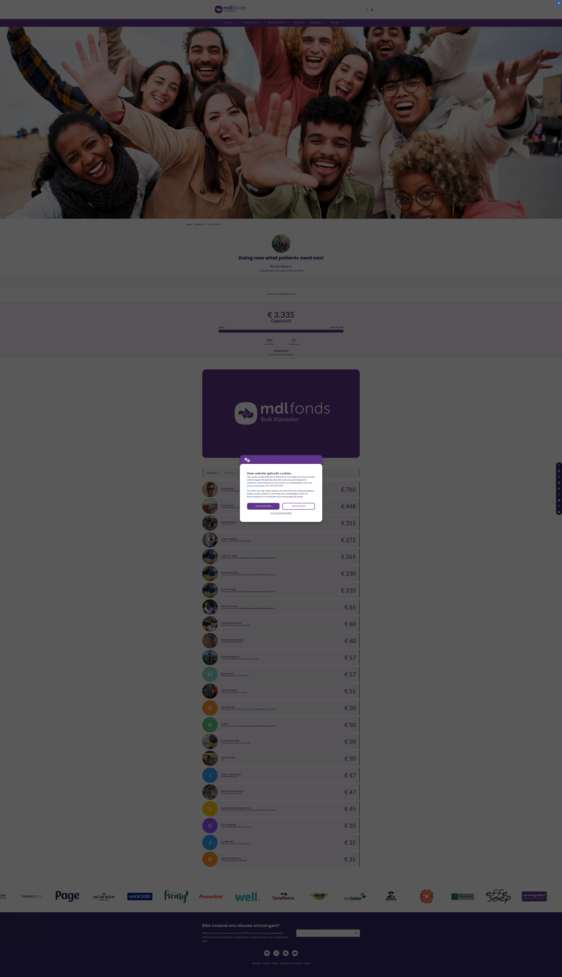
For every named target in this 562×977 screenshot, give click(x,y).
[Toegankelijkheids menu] (559, 3)
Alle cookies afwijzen (281, 513)
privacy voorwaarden (256, 485)
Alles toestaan (263, 506)
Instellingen (298, 506)
